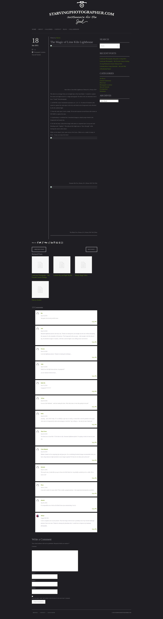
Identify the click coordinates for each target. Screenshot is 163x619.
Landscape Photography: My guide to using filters (113, 58)
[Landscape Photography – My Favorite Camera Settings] (42, 264)
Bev (42, 313)
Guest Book (51, 612)
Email (34, 580)
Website (34, 588)
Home (34, 29)
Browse (35, 612)
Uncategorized (103, 89)
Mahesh (58, 38)
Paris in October (36, 300)
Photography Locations (39, 52)
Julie (42, 364)
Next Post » (91, 249)
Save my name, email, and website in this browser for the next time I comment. (51, 598)
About (40, 29)
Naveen (43, 349)
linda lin (43, 383)
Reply (93, 321)
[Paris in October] (42, 289)
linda (42, 413)
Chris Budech (44, 449)
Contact (58, 29)
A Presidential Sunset (105, 69)
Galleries (49, 29)
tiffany (42, 515)
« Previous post (39, 249)
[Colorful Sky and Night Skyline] (63, 264)
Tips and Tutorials (36, 54)
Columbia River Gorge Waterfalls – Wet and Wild (113, 66)
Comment (34, 546)
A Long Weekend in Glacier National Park (111, 63)
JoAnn (42, 398)
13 (35, 49)
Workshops (103, 91)
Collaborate (74, 29)
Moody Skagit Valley (81, 275)
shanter (43, 500)
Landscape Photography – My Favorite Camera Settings (114, 61)
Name (34, 573)
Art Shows (102, 78)
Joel (42, 328)
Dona (42, 485)
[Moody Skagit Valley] (85, 264)
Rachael (43, 467)
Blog (65, 29)
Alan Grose (44, 431)
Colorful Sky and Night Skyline (62, 275)
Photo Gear (103, 82)
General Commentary (105, 80)
